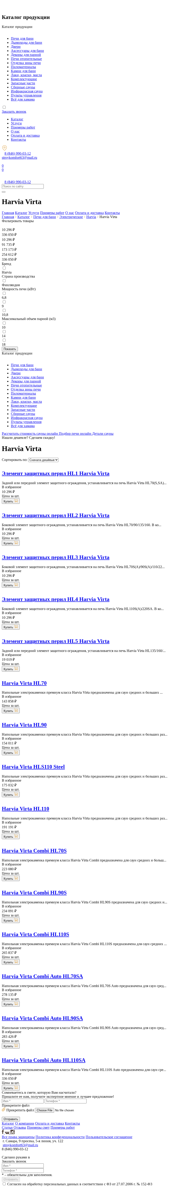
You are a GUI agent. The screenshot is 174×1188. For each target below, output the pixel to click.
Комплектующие (24, 79)
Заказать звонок (14, 111)
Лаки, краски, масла (26, 75)
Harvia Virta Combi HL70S (34, 851)
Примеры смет (38, 1127)
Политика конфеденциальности (60, 1137)
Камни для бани (23, 71)
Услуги (16, 123)
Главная (8, 213)
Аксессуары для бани (27, 51)
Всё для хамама (23, 99)
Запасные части (23, 83)
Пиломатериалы (23, 67)
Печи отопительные (26, 59)
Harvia (91, 217)
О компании (24, 1123)
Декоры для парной (26, 55)
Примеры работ (23, 127)
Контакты (18, 139)
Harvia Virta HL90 (24, 725)
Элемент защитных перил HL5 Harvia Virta (55, 641)
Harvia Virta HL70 (24, 683)
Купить (9, 501)
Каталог (17, 119)
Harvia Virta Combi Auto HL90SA (42, 1018)
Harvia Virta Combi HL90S (34, 893)
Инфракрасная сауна (27, 91)
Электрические (71, 217)
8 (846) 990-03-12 (18, 153)
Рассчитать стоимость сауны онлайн (30, 433)
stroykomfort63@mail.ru (19, 157)
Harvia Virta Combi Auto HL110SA (43, 1060)
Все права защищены (18, 1137)
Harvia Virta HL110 (25, 809)
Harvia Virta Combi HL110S (35, 934)
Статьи (7, 1127)
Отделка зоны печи (26, 63)
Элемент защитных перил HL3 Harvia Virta (55, 557)
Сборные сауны (23, 87)
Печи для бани (22, 38)
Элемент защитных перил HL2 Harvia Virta (55, 515)
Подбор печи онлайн (75, 433)
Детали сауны (103, 433)
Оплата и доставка (25, 135)
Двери (16, 46)
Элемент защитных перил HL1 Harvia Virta (55, 473)
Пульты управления (26, 95)
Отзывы (20, 1127)
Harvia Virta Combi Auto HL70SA (42, 976)
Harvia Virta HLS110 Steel (33, 767)
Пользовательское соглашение (109, 1137)
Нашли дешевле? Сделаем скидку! (28, 438)
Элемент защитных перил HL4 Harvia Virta (55, 599)
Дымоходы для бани (26, 42)
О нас (15, 131)
